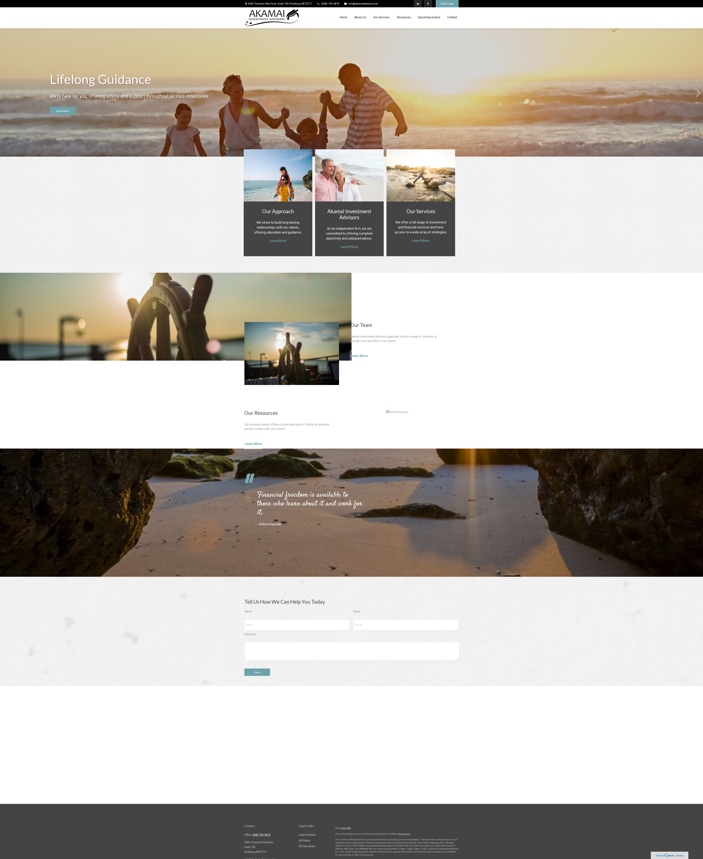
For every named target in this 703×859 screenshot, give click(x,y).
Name (248, 611)
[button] (343, 17)
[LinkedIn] (418, 3)
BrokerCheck (404, 834)
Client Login (447, 3)
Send (257, 672)
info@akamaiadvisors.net (363, 3)
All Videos (304, 840)
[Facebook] (428, 3)
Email (356, 611)
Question (250, 634)
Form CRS (346, 828)
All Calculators (307, 846)
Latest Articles (307, 834)
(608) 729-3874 (330, 3)
